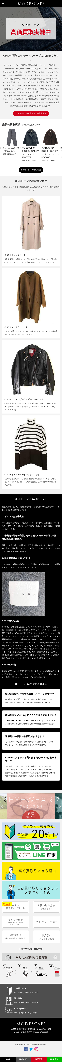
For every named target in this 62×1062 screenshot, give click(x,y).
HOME (8, 1059)
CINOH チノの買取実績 (31, 170)
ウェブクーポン (21, 1008)
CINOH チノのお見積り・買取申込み (31, 113)
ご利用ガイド (20, 988)
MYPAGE (23, 1059)
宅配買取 (39, 1059)
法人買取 (18, 998)
